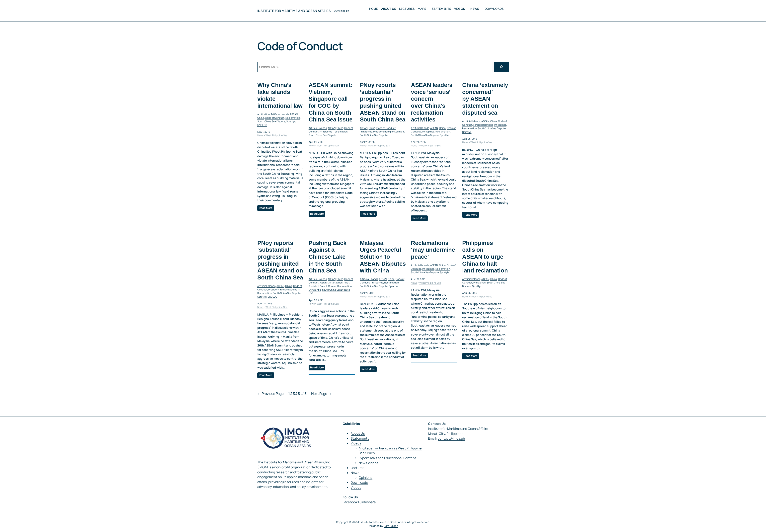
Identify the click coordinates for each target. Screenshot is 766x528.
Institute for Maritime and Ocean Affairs (294, 11)
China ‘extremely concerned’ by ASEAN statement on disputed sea (485, 99)
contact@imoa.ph (451, 438)
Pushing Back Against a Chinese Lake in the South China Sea (327, 257)
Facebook (350, 502)
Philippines (326, 131)
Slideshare (367, 502)
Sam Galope (391, 526)
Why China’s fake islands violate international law (280, 95)
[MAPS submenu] (427, 9)
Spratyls (444, 272)
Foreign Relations (483, 124)
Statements (360, 438)
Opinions (365, 477)
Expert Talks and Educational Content (387, 458)
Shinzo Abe (315, 289)
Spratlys (290, 121)
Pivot (346, 282)
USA (311, 293)
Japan (323, 282)
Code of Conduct (274, 117)
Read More (265, 208)
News (260, 135)
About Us (358, 433)
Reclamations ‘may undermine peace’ (433, 250)
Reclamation (292, 117)
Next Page (321, 393)
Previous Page (270, 393)
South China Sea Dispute (271, 121)
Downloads (359, 482)
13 (304, 393)
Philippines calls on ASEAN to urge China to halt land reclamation (485, 257)
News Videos (368, 463)
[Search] (501, 67)
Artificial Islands (280, 114)
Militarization (335, 282)
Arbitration (263, 114)
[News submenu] (481, 9)
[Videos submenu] (466, 9)
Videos (356, 443)
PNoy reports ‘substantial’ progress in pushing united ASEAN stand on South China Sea (383, 102)
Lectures (357, 468)
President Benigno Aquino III (388, 131)
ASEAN (294, 114)
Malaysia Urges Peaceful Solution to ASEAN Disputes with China (383, 257)
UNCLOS (262, 125)
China (260, 117)
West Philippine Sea (276, 135)
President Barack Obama (322, 286)
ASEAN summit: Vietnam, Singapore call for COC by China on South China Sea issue (331, 102)
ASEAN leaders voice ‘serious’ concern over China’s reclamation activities (431, 102)
